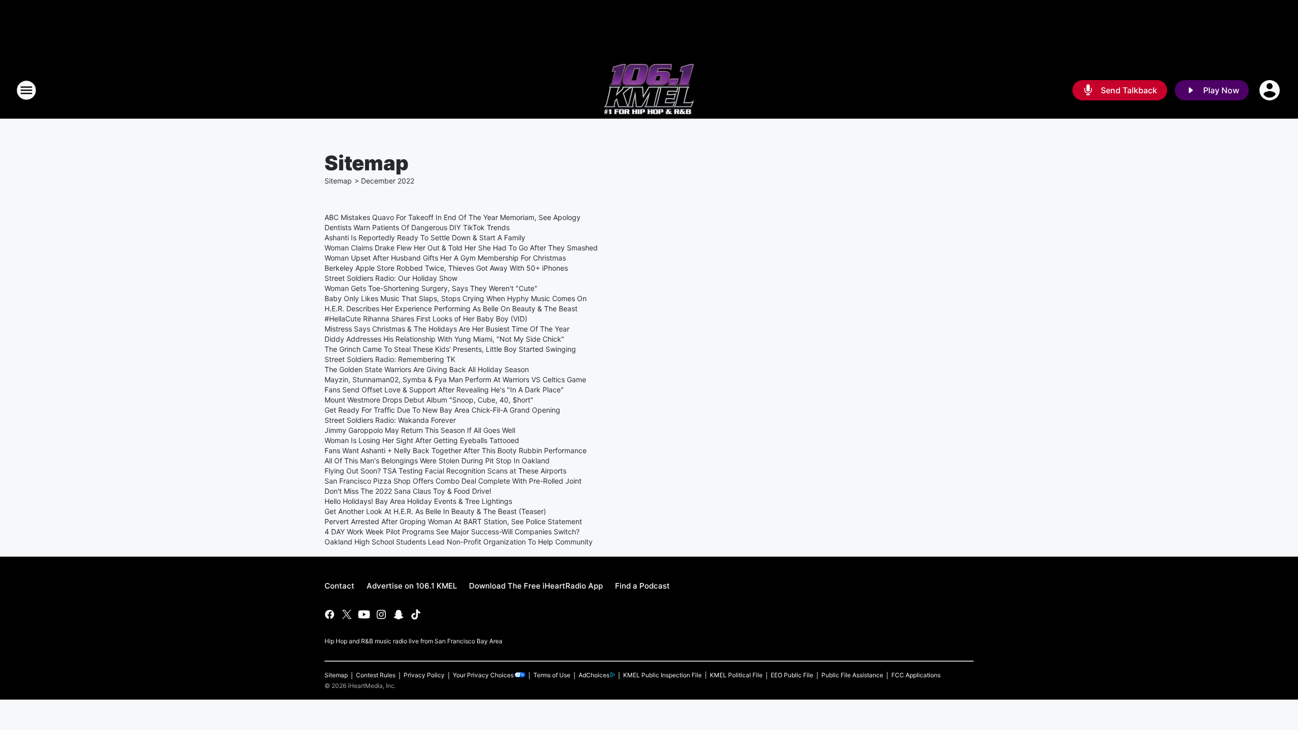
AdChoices (594, 675)
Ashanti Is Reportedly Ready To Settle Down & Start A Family (424, 237)
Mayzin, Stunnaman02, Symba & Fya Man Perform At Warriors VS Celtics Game (455, 379)
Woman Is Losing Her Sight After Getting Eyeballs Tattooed (421, 440)
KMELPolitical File (736, 675)
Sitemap (338, 180)
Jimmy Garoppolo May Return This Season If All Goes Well (419, 430)
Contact (339, 586)
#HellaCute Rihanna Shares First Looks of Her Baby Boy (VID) (425, 318)
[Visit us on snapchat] (398, 614)
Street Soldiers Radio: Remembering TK (389, 359)
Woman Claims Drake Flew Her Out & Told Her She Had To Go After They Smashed (461, 247)
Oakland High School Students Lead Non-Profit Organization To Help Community (458, 541)
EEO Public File (792, 675)
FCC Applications (916, 675)
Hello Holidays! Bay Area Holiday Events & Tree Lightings (418, 501)
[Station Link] (649, 90)
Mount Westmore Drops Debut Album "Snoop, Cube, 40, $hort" (428, 399)
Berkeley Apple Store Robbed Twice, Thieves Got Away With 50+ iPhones (446, 268)
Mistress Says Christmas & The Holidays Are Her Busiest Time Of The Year (446, 328)
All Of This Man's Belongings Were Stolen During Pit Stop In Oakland (437, 460)
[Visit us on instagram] (381, 614)
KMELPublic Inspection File (662, 675)
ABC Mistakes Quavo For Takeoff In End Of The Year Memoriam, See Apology (452, 217)
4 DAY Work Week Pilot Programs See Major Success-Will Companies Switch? (452, 531)
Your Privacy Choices (483, 675)
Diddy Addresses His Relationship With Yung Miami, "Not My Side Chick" (444, 339)
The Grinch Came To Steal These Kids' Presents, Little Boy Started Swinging (450, 349)
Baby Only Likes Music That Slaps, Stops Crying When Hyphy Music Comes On (455, 298)
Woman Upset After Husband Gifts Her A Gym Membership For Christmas (445, 257)
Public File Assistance (852, 675)
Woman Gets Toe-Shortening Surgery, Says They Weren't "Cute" (430, 288)
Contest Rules (375, 675)
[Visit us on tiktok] (416, 614)
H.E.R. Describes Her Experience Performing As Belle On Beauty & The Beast (451, 308)
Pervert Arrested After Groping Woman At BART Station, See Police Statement (453, 521)
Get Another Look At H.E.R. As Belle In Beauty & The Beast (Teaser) (435, 511)
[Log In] (1270, 90)
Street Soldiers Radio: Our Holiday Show (390, 278)
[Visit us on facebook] (329, 614)
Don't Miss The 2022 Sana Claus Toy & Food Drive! (407, 491)
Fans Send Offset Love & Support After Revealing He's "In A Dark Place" (444, 389)
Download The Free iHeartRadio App (536, 586)
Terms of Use (551, 675)
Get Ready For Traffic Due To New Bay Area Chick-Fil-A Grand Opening (442, 410)
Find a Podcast (642, 586)
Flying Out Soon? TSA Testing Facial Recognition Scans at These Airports (445, 470)
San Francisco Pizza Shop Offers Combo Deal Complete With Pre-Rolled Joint (453, 481)
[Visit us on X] (347, 614)
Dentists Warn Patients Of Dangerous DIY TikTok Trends (417, 227)
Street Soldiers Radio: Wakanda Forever (390, 420)
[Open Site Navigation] (26, 90)
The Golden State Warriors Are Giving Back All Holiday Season (426, 369)
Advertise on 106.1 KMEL (412, 586)
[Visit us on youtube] (364, 614)
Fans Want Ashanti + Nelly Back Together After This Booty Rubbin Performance (455, 450)
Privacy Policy (424, 675)
